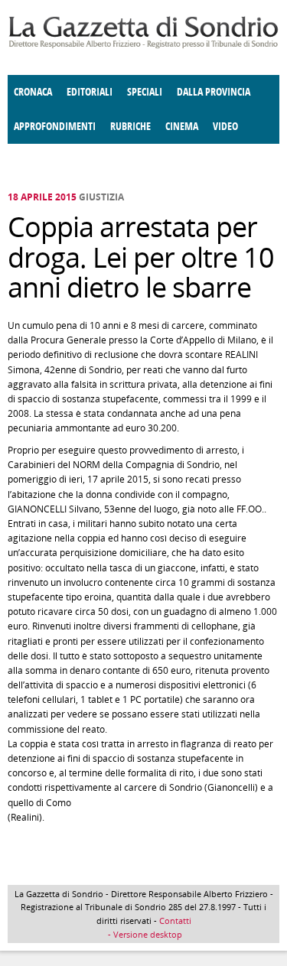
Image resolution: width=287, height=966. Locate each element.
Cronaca (33, 92)
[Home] (143, 45)
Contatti (175, 920)
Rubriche (130, 126)
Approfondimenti (55, 126)
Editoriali (90, 92)
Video (225, 126)
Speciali (144, 92)
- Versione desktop (144, 934)
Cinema (181, 126)
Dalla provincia (213, 92)
